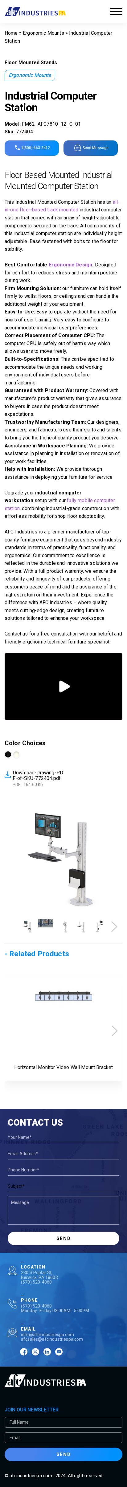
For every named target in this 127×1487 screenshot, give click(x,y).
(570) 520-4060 (36, 1282)
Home (11, 33)
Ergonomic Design (69, 265)
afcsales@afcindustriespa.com (52, 1339)
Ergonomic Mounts (43, 33)
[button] (114, 927)
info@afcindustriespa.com (47, 1334)
